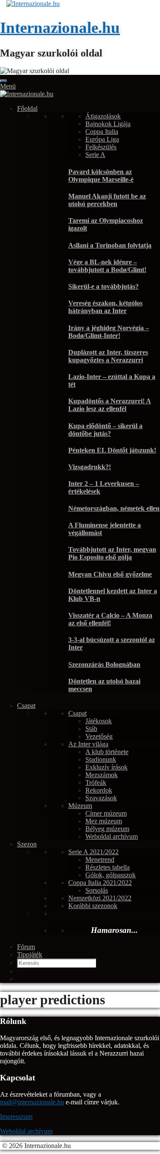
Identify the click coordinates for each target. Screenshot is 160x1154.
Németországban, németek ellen (114, 508)
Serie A (95, 154)
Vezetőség (99, 736)
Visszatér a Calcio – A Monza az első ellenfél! (110, 619)
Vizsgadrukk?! (89, 466)
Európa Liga (102, 139)
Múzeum (80, 805)
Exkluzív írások (106, 767)
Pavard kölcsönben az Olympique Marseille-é (101, 175)
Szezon (27, 844)
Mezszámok (101, 774)
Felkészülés (100, 147)
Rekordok (98, 790)
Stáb (91, 728)
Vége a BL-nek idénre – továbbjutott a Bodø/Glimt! (107, 265)
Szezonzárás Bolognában (104, 664)
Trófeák (95, 782)
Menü (8, 86)
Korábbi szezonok (92, 905)
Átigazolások (103, 116)
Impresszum (16, 1116)
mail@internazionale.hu (32, 1102)
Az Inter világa (88, 744)
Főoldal (27, 108)
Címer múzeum (106, 813)
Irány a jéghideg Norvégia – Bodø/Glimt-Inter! (108, 331)
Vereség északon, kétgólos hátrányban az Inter (105, 306)
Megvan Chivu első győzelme (110, 574)
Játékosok (98, 721)
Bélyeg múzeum (107, 828)
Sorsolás (96, 890)
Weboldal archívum (111, 836)
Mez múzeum (103, 821)
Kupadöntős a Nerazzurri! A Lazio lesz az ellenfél (109, 404)
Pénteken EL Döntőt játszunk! (112, 450)
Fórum (26, 946)
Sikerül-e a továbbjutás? (103, 286)
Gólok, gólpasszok (110, 875)
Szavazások (101, 798)
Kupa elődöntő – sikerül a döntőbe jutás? (105, 429)
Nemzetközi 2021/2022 (99, 898)
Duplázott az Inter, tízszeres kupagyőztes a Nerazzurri (108, 356)
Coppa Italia (101, 131)
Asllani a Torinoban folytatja (109, 245)
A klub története (106, 751)
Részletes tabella (107, 867)
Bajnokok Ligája (108, 123)
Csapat (26, 705)
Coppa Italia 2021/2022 (100, 882)
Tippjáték (29, 954)
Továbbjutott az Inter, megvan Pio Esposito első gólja (112, 553)
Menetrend (99, 859)
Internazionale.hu (60, 27)
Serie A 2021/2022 (93, 851)
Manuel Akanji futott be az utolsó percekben (107, 199)
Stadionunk (100, 759)
